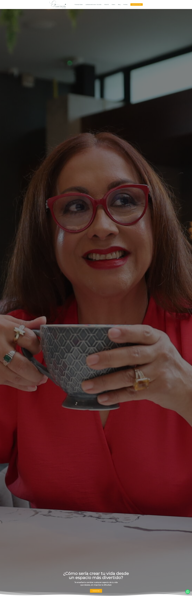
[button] (187, 591)
